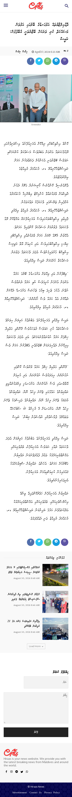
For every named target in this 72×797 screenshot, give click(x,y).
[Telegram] (56, 61)
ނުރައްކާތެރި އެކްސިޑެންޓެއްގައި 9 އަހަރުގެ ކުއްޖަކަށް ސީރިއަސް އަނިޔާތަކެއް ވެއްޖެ (23, 570)
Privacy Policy (52, 793)
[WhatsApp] (47, 61)
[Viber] (64, 61)
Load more (35, 646)
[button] (66, 7)
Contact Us (36, 793)
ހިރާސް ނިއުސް (22, 52)
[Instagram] (11, 772)
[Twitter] (39, 61)
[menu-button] (6, 6)
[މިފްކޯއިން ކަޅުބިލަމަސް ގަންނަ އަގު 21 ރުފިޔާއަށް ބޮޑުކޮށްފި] (55, 629)
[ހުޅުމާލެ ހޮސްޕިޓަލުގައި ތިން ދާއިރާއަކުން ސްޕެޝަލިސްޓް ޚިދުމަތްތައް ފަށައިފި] (55, 602)
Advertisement (19, 793)
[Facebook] (30, 61)
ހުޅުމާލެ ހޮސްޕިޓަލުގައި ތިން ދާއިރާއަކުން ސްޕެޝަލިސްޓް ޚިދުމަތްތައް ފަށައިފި (24, 597)
